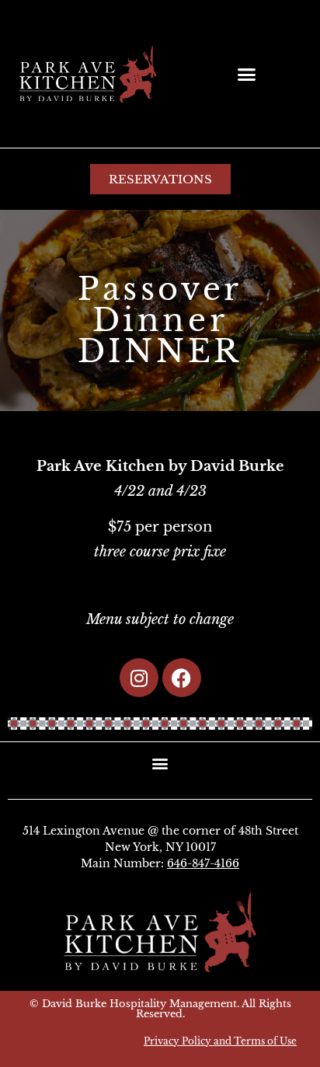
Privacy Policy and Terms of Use (220, 1041)
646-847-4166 (203, 863)
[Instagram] (139, 677)
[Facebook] (181, 677)
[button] (247, 74)
